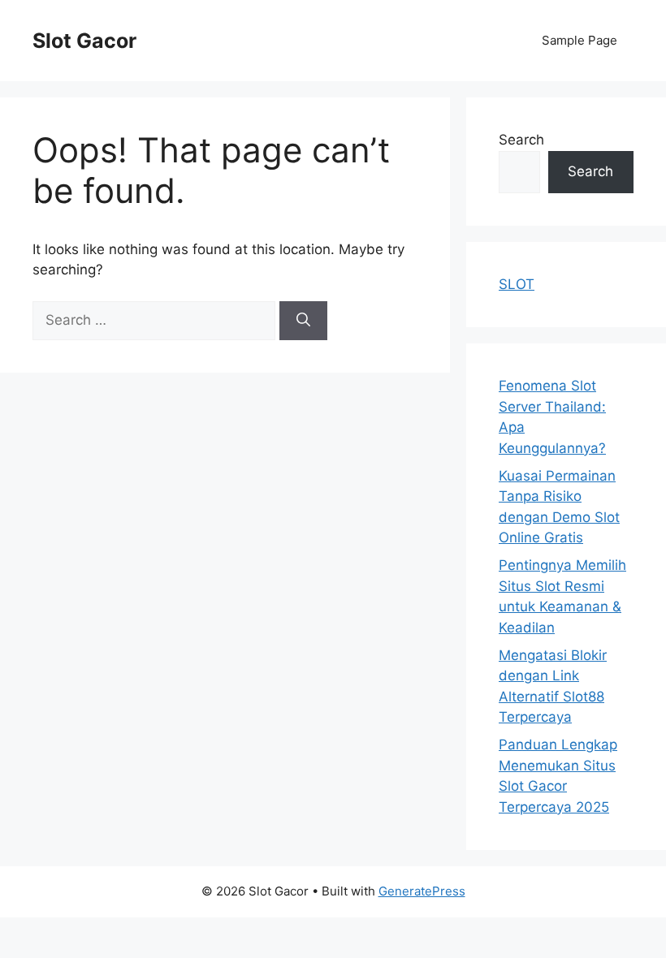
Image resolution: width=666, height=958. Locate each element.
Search (521, 140)
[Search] (303, 320)
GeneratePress (421, 891)
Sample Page (579, 40)
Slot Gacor (84, 40)
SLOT (516, 284)
